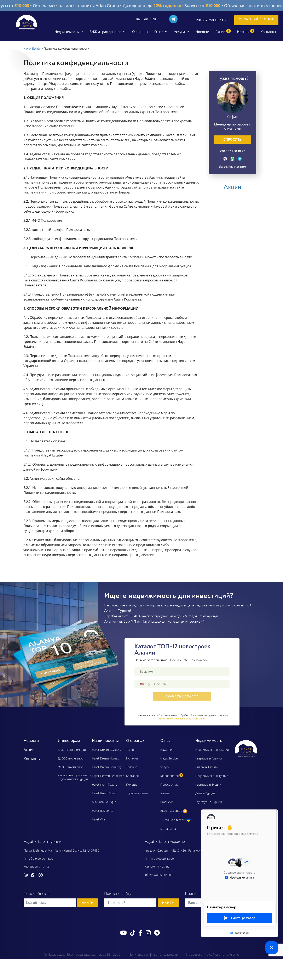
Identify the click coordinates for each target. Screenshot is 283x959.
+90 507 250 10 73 (232, 151)
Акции (222, 31)
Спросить (232, 139)
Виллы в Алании (206, 767)
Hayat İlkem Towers (104, 784)
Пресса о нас (169, 784)
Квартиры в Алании (208, 758)
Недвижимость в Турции (211, 776)
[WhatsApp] (232, 158)
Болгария (132, 776)
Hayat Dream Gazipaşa (106, 750)
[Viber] (225, 158)
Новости (202, 31)
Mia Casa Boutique (104, 802)
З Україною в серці (173, 820)
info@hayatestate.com (159, 875)
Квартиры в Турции (208, 784)
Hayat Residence (103, 811)
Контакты (268, 31)
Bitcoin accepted (171, 811)
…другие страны (137, 793)
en (146, 19)
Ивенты (245, 31)
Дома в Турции (205, 793)
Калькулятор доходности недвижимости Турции (74, 777)
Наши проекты (105, 740)
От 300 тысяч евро (70, 767)
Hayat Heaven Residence (108, 776)
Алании (110, 610)
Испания (132, 758)
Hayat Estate (32, 48)
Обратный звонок (256, 19)
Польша (131, 784)
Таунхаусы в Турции (208, 802)
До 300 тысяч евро (70, 758)
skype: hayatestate (232, 166)
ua (138, 19)
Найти (87, 903)
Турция (124, 610)
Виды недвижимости (72, 750)
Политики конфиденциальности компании (182, 718)
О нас (158, 31)
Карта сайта (168, 829)
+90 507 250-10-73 (36, 867)
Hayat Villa (98, 819)
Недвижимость (66, 31)
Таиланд (131, 767)
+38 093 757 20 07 (157, 867)
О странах (140, 31)
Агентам (165, 793)
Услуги (179, 31)
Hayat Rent (167, 750)
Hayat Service (169, 758)
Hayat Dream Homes (105, 758)
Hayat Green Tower (104, 793)
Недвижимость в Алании (212, 750)
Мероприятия (171, 776)
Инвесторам (69, 740)
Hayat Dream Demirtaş (106, 767)
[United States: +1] (143, 684)
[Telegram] (175, 18)
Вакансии (166, 802)
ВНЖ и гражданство (105, 31)
